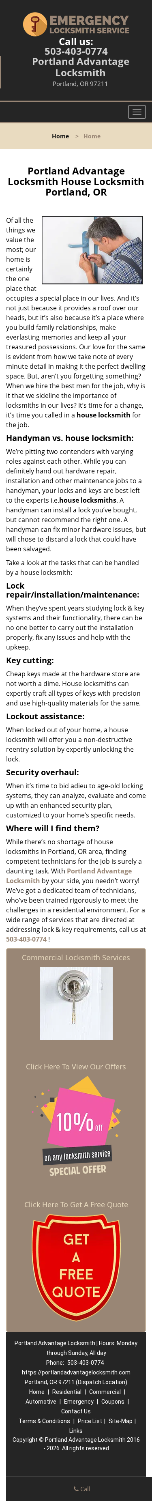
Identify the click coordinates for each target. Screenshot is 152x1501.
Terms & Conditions (44, 1421)
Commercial (105, 1392)
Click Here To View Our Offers (76, 1066)
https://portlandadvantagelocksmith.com (76, 1372)
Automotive (41, 1401)
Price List (90, 1421)
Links (76, 1431)
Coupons (112, 1401)
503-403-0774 (76, 51)
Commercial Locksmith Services (76, 957)
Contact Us (76, 1411)
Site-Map (121, 1421)
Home (60, 136)
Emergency (79, 1401)
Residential (66, 1392)
